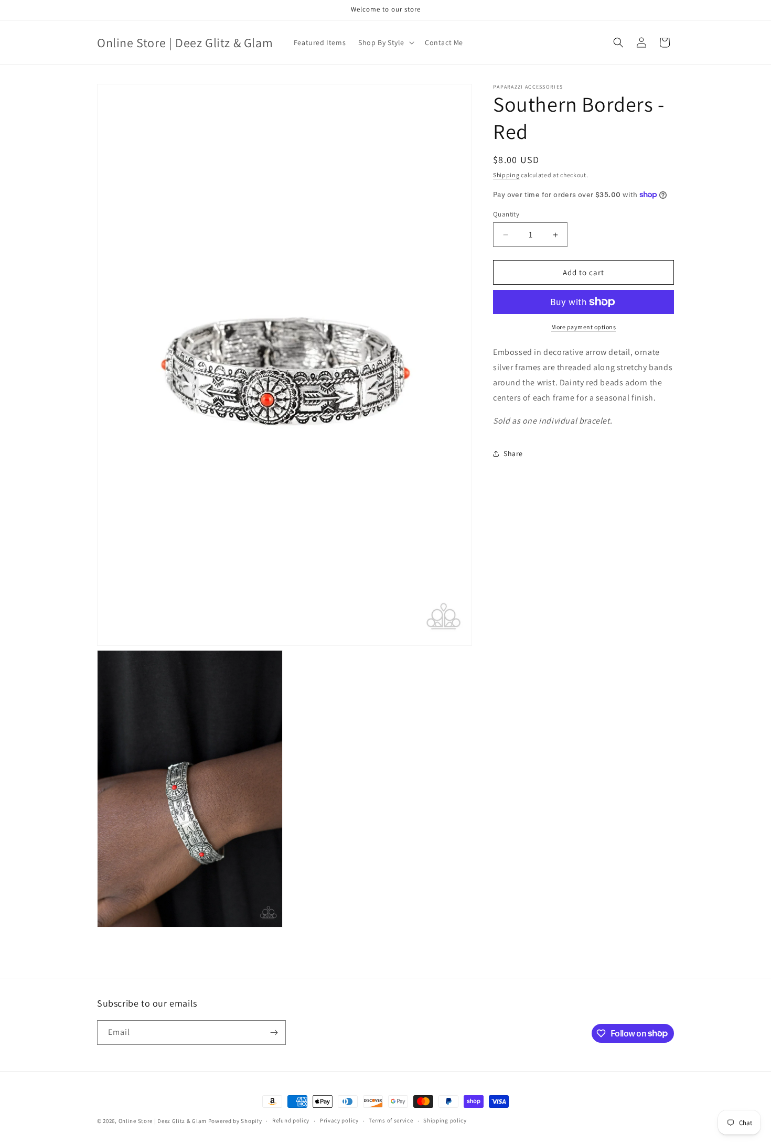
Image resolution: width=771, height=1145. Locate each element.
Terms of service (391, 1120)
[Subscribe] (273, 1032)
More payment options (583, 327)
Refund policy (290, 1120)
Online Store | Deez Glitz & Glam (163, 1121)
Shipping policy (445, 1120)
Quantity (506, 214)
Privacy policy (339, 1120)
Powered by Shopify (235, 1121)
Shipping (506, 175)
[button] (385, 42)
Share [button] (513, 453)
